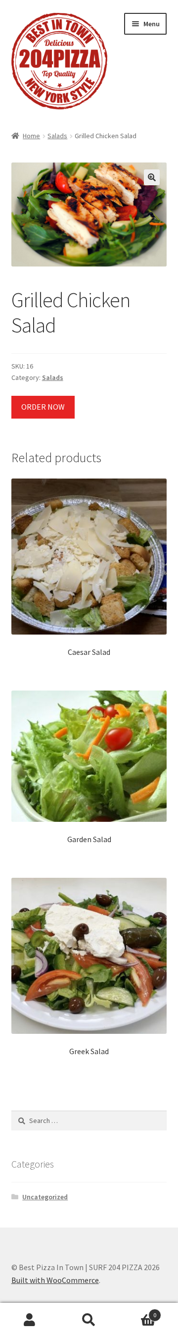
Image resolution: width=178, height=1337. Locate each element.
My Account (29, 1320)
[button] (152, 177)
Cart (137, 1311)
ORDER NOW (43, 407)
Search (89, 1320)
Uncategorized (45, 1196)
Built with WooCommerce (55, 1280)
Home (31, 135)
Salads (57, 135)
